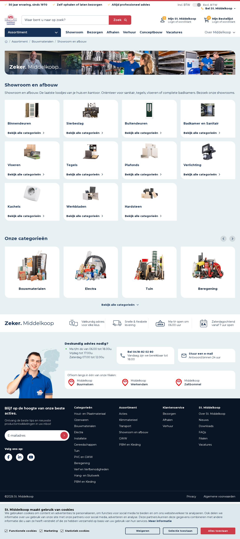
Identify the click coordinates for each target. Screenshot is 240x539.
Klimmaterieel (128, 420)
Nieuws (203, 420)
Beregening (82, 463)
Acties (123, 413)
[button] (223, 239)
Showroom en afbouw (133, 432)
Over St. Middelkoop (212, 413)
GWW (123, 438)
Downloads (206, 426)
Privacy (191, 496)
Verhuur (168, 426)
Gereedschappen (85, 444)
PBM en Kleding (85, 481)
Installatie (80, 438)
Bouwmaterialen (85, 426)
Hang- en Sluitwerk (86, 475)
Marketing (51, 530)
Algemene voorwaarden (219, 496)
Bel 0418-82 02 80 (140, 351)
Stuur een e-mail (201, 353)
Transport (125, 426)
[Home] (6, 41)
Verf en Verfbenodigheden (91, 469)
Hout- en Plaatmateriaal (90, 413)
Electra (78, 432)
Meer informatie (160, 521)
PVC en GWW (83, 457)
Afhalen (168, 420)
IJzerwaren (81, 420)
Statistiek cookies (77, 530)
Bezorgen (169, 413)
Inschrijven (64, 435)
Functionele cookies (23, 530)
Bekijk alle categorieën (118, 304)
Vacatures (205, 444)
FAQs (202, 432)
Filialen (203, 438)
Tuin (77, 451)
